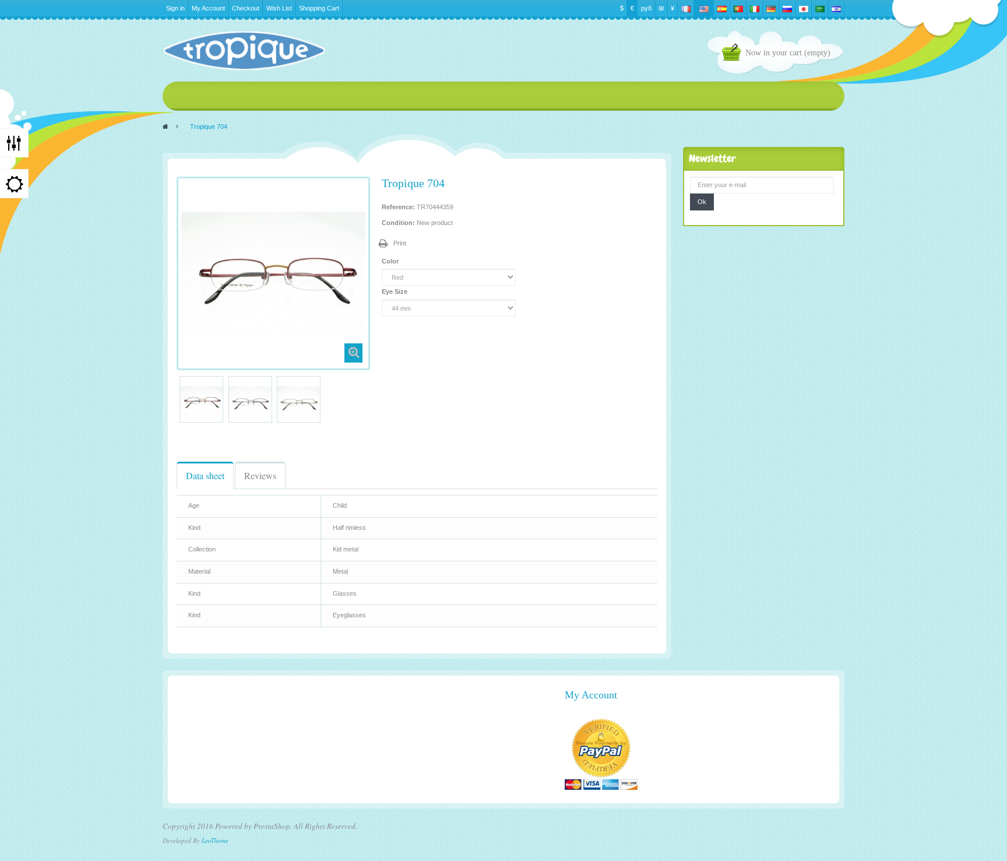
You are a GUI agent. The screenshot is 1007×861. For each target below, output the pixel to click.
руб (646, 8)
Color (391, 261)
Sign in (175, 8)
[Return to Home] (165, 126)
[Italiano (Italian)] (755, 8)
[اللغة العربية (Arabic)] (820, 8)
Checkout (245, 8)
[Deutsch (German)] (771, 8)
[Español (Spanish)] (722, 8)
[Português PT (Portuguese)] (738, 8)
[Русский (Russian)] (787, 8)
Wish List (279, 8)
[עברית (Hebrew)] (836, 8)
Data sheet (205, 475)
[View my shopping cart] (733, 54)
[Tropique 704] (201, 400)
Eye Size (395, 291)
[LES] (244, 51)
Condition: (398, 222)
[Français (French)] (686, 8)
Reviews (260, 475)
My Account (208, 8)
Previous (181, 399)
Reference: (398, 206)
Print (399, 243)
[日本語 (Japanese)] (803, 8)
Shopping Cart (319, 8)
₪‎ (661, 8)
